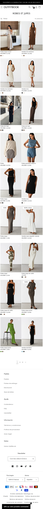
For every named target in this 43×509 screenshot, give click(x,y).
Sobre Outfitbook (10, 446)
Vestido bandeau (27, 347)
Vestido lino (25, 89)
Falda (2, 163)
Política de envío (30, 499)
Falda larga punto (27, 310)
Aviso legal (8, 434)
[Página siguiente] (25, 362)
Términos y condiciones (12, 425)
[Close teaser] (31, 503)
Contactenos (8, 404)
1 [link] (17, 362)
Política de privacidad (12, 430)
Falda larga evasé (5, 51)
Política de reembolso (17, 496)
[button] (29, 7)
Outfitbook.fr (19, 494)
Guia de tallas (9, 392)
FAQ (5, 409)
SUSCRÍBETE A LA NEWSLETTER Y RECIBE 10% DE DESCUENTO (21, 2)
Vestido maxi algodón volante (30, 236)
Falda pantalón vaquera (29, 163)
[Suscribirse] (33, 458)
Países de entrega (10, 383)
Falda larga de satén (28, 273)
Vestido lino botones (28, 51)
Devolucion (8, 388)
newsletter (8, 413)
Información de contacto (14, 502)
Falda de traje (4, 126)
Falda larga (3, 199)
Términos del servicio (16, 499)
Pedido (6, 379)
